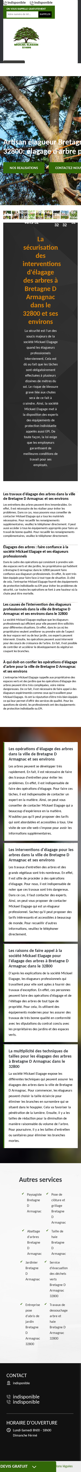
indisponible (17, 3)
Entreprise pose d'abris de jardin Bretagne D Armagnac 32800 (32, 1324)
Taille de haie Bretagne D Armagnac (58, 1243)
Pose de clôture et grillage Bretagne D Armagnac (58, 1208)
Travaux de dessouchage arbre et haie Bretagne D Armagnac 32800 (59, 1321)
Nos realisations (24, 168)
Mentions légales (61, 1466)
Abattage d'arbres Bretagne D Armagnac (34, 1243)
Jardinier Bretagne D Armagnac (32, 1271)
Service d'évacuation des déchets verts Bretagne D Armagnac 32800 (59, 1279)
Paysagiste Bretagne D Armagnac (34, 1203)
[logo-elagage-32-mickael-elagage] (26, 38)
